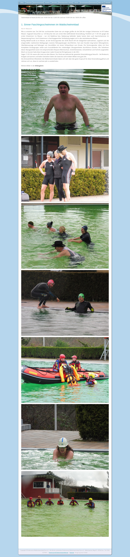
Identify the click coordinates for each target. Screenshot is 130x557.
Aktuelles (29, 2)
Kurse (76, 2)
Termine (47, 2)
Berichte (54, 2)
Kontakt (108, 2)
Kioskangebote (84, 2)
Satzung (72, 552)
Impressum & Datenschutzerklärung (58, 552)
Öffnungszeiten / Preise (66, 2)
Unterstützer (93, 2)
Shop (22, 2)
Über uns (101, 2)
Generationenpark (38, 2)
